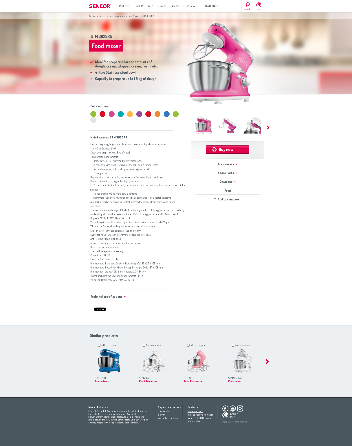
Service (162, 6)
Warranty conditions (168, 418)
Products (125, 6)
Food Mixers (133, 15)
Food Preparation (117, 15)
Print (227, 190)
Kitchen (102, 15)
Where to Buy (144, 6)
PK (258, 9)
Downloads (211, 6)
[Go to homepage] (100, 6)
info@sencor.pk (195, 411)
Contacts (193, 6)
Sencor (92, 15)
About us (177, 6)
